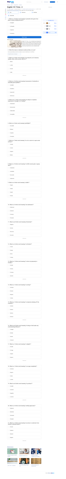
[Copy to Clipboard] (6, 17)
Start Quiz (24, 37)
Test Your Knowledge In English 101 (24, 466)
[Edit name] (50, 32)
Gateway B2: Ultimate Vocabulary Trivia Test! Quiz (35, 456)
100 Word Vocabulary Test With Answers (12, 456)
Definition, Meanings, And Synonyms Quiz (35, 466)
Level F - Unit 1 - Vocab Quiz (11, 465)
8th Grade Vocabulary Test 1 (24, 455)
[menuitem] (46, 2)
